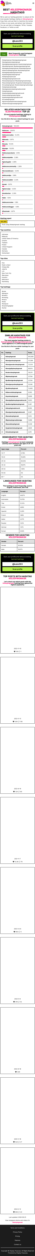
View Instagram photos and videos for (17, 1221)
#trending (5, 297)
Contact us (17, 1244)
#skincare (5, 130)
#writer (4, 308)
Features (17, 1240)
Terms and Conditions (17, 1228)
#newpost (5, 304)
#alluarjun (5, 293)
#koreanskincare (7, 171)
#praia (4, 291)
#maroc (4, 299)
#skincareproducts (8, 153)
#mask (4, 184)
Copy (4, 54)
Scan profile (17, 46)
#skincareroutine (8, 135)
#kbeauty (5, 139)
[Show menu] (33, 3)
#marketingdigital (7, 306)
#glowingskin (6, 162)
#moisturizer (6, 193)
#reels (4, 302)
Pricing (17, 1236)
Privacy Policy (17, 1232)
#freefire (4, 295)
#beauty (5, 144)
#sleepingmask (7, 126)
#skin (4, 198)
